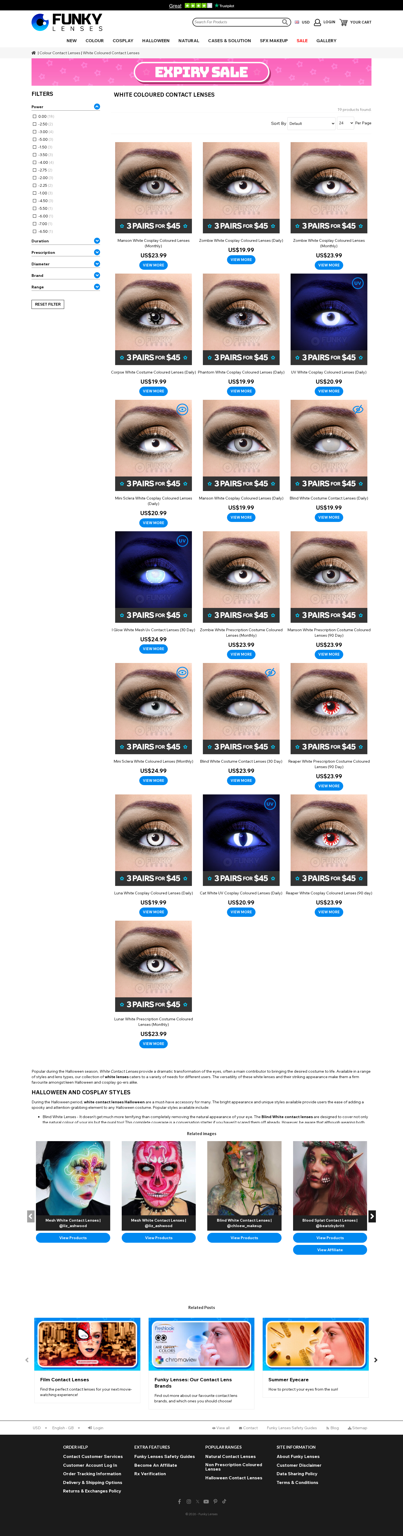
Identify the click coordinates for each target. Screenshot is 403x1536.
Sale (302, 40)
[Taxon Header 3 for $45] (201, 72)
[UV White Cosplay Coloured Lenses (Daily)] (329, 335)
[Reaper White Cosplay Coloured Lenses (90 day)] (329, 855)
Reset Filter (48, 304)
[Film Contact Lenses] (87, 1360)
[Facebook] (179, 1502)
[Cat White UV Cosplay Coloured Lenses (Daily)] (241, 855)
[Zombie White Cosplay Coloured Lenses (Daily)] (241, 203)
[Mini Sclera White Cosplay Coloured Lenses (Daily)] (153, 464)
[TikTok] (224, 1502)
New (72, 40)
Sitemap (359, 1427)
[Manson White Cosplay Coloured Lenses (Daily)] (241, 461)
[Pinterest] (215, 1502)
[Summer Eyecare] (316, 1358)
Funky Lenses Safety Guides (292, 1427)
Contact (250, 1427)
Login (98, 1427)
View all (223, 1427)
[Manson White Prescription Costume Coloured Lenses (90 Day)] (329, 595)
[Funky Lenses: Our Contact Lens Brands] (202, 1364)
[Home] (34, 53)
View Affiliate (330, 1249)
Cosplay (123, 40)
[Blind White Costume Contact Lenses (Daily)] (329, 461)
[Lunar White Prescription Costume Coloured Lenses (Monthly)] (153, 985)
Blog (334, 1427)
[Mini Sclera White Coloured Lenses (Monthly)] (153, 724)
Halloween (156, 40)
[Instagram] (189, 1502)
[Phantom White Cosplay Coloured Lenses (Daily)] (241, 335)
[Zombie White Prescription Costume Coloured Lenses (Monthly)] (241, 595)
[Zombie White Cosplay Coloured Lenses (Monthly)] (329, 206)
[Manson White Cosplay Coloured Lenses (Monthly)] (153, 206)
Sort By (278, 123)
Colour (95, 40)
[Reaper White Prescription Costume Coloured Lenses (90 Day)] (329, 727)
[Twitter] (197, 1502)
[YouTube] (206, 1502)
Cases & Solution (229, 40)
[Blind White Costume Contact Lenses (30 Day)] (241, 724)
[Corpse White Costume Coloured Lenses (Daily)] (153, 335)
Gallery (326, 40)
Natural (188, 40)
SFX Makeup (274, 40)
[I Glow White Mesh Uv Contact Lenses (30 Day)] (153, 592)
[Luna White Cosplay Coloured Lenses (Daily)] (153, 855)
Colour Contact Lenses (59, 52)
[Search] (285, 22)
